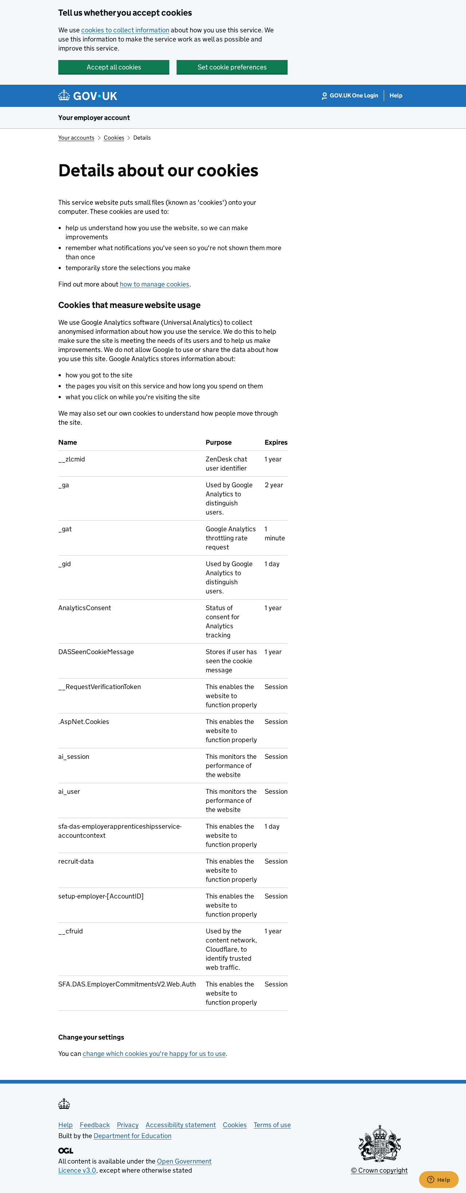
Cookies (114, 137)
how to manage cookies (154, 284)
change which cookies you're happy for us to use (154, 1053)
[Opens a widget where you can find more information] (439, 1180)
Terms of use (272, 1125)
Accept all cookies (114, 67)
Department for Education (132, 1136)
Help (65, 1125)
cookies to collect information (125, 30)
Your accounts (76, 137)
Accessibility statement (181, 1125)
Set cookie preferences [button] (232, 67)
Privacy (128, 1125)
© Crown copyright (379, 1170)
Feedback (95, 1125)
